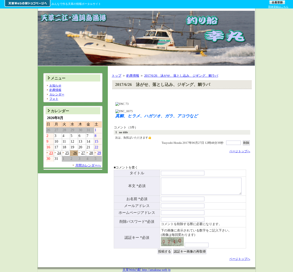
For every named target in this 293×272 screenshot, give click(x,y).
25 (67, 153)
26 (75, 153)
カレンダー (56, 94)
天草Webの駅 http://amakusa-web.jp (146, 270)
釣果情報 (132, 75)
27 (83, 153)
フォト (53, 99)
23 (51, 153)
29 (99, 153)
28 (91, 153)
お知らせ (55, 85)
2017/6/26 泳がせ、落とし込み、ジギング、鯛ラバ (181, 75)
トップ (116, 75)
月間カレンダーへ (88, 165)
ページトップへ (239, 151)
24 (59, 153)
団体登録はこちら (278, 6)
